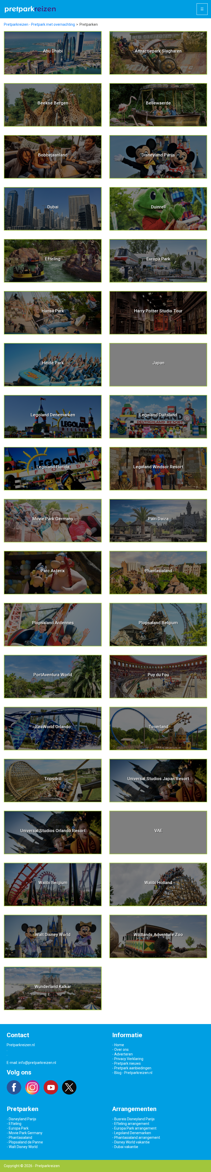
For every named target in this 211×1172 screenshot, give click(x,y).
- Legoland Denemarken (131, 1133)
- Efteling (14, 1124)
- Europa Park (18, 1128)
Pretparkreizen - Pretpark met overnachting (39, 24)
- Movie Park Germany (24, 1133)
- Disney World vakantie (131, 1142)
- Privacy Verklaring (127, 1059)
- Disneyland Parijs (21, 1119)
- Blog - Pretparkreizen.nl (132, 1073)
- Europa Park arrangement (134, 1128)
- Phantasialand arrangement (136, 1137)
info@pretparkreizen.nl (37, 1063)
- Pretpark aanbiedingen (131, 1068)
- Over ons (120, 1049)
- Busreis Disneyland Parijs (133, 1119)
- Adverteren (122, 1054)
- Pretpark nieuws (126, 1063)
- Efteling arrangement (130, 1124)
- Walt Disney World (22, 1147)
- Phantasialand (19, 1137)
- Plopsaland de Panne (25, 1142)
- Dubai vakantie (125, 1147)
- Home (118, 1045)
